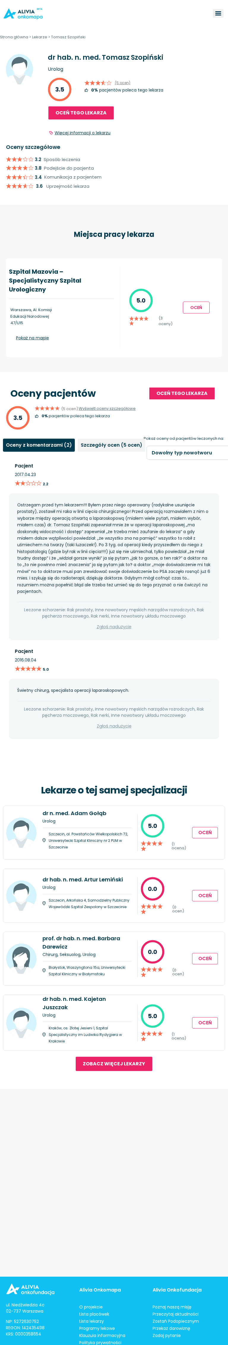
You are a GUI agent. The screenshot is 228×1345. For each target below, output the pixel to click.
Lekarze (39, 37)
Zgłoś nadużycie (114, 627)
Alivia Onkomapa (100, 1289)
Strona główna (14, 37)
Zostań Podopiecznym (176, 1321)
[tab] (39, 445)
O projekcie (91, 1307)
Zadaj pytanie (167, 1335)
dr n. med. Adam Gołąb (74, 813)
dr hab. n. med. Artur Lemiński (82, 879)
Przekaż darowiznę (171, 1328)
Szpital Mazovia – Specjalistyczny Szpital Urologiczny (45, 280)
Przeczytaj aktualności (176, 1314)
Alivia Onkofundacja (177, 1289)
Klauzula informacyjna (102, 1335)
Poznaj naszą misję (172, 1307)
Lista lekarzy (91, 1321)
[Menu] (218, 13)
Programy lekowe (97, 1328)
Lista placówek (94, 1314)
